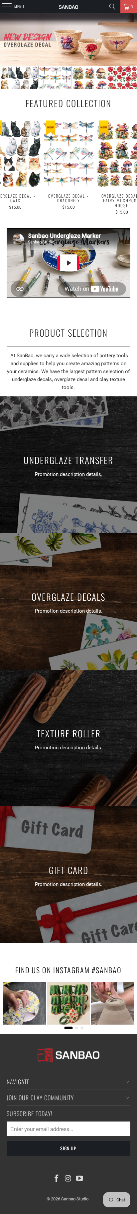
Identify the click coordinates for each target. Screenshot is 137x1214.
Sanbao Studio (75, 1198)
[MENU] (3, 6)
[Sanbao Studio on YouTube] (80, 1179)
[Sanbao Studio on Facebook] (57, 1179)
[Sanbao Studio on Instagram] (68, 1179)
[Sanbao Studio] (68, 6)
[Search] (112, 6)
